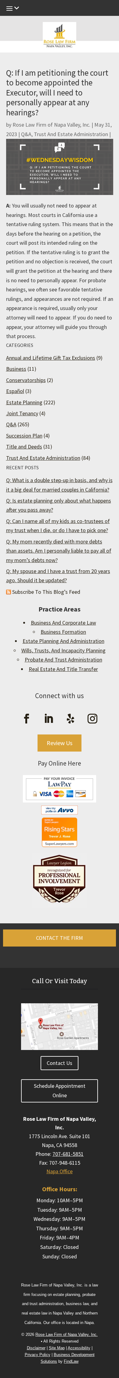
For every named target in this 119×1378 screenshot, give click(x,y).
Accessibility (79, 1348)
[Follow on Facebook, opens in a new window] (26, 718)
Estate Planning (24, 402)
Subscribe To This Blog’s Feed (46, 591)
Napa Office (59, 1171)
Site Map (57, 1348)
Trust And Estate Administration (71, 134)
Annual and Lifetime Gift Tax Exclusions (50, 357)
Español (15, 391)
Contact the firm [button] (59, 937)
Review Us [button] (59, 743)
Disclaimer (36, 1348)
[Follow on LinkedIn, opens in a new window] (48, 718)
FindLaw (71, 1361)
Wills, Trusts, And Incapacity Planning (63, 650)
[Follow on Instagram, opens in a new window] (92, 718)
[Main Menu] (60, 9)
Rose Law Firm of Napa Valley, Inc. (51, 124)
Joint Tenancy (22, 413)
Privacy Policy (37, 1354)
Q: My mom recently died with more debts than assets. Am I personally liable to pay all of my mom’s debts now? (58, 551)
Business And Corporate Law (63, 622)
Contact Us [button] (59, 1062)
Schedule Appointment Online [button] (59, 1090)
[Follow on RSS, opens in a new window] (70, 718)
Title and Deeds (24, 446)
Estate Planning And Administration (63, 640)
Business (16, 368)
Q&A (26, 134)
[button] (112, 1325)
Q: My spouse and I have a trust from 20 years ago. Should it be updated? (58, 576)
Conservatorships (26, 380)
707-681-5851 (68, 1153)
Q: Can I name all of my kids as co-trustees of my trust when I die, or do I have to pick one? (58, 526)
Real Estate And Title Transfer (63, 669)
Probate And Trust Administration (63, 659)
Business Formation (63, 631)
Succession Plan (24, 435)
